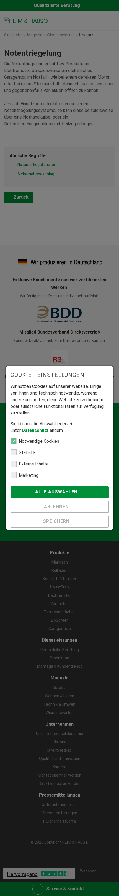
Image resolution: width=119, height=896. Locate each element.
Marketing (28, 475)
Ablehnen (57, 506)
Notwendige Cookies (39, 441)
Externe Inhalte (34, 464)
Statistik (27, 452)
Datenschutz (35, 430)
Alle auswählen (57, 492)
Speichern (57, 521)
